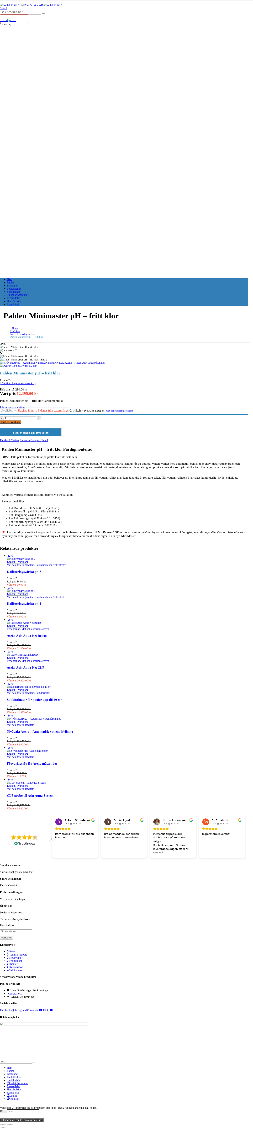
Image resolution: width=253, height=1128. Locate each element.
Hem (9, 279)
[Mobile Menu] (1, 2)
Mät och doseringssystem (119, 410)
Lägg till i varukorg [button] (17, 561)
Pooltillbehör (14, 288)
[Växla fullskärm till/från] (4, 1124)
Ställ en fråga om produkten (31, 432)
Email (44, 440)
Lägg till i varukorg (10, 422)
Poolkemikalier (44, 564)
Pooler (10, 282)
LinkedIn (25, 440)
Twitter (15, 440)
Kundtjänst (13, 304)
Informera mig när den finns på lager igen (21, 1120)
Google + (35, 440)
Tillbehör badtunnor (17, 294)
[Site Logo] (32, 5)
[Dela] (8, 1124)
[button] (3, 8)
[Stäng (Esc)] (11, 1124)
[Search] (43, 13)
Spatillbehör (13, 291)
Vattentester (59, 564)
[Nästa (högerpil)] (4, 1127)
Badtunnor (12, 285)
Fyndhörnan (13, 628)
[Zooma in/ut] (1, 1124)
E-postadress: (7, 925)
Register (14, 1098)
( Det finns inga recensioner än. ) (17, 383)
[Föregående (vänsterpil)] (1, 1127)
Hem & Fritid (14, 301)
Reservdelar (13, 297)
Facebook (5, 440)
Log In (13, 1095)
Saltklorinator (43, 692)
